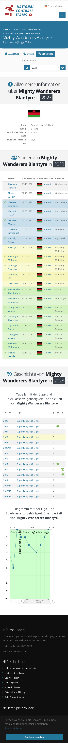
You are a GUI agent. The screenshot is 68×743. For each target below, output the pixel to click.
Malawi (47, 184)
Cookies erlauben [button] (35, 737)
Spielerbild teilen (12, 687)
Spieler (30, 54)
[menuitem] (36, 601)
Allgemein (13, 54)
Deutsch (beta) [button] (55, 6)
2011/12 (7, 496)
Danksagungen (11, 682)
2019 (5, 453)
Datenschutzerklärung (15, 692)
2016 (5, 469)
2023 (5, 437)
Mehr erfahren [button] (13, 728)
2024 (5, 431)
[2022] (27, 67)
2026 (5, 420)
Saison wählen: (29, 60)
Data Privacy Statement (15, 697)
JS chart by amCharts (19, 532)
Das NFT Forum (12, 677)
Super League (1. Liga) (27, 420)
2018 (5, 458)
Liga (19, 412)
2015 (5, 474)
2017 (5, 464)
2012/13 (7, 491)
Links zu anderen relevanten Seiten (21, 668)
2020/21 (7, 447)
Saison (7, 412)
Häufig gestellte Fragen (15, 673)
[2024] (63, 67)
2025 (5, 426)
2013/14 (7, 485)
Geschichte (47, 54)
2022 (5, 442)
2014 (5, 480)
